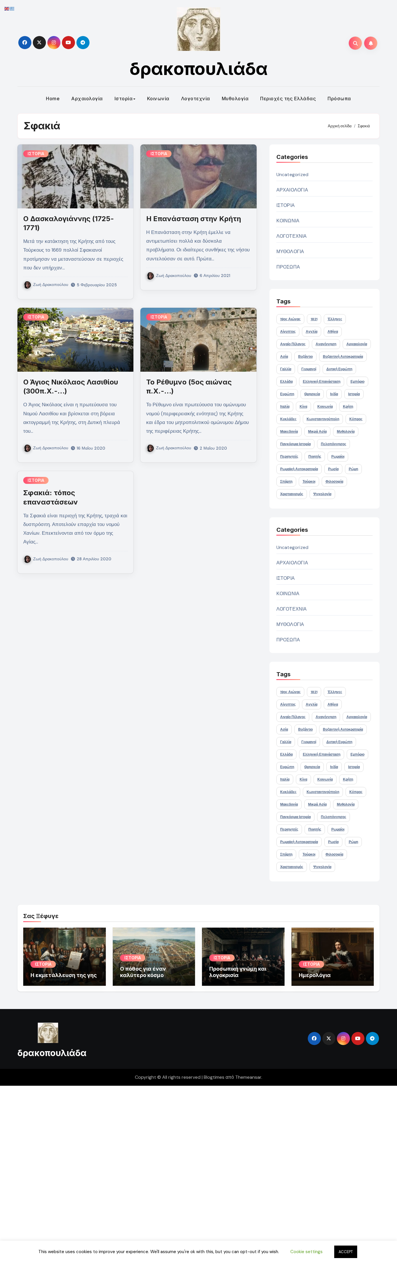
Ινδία (334, 394)
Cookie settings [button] (306, 1252)
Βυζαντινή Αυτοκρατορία (343, 356)
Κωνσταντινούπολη (323, 419)
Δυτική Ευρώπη (339, 369)
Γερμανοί (308, 369)
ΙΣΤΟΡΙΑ (36, 153)
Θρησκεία (312, 394)
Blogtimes (214, 1077)
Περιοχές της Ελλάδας (288, 98)
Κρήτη (348, 406)
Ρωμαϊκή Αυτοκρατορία (299, 469)
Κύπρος (355, 419)
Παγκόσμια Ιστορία (295, 444)
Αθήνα (333, 331)
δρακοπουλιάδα (199, 68)
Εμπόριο (357, 381)
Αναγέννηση (326, 344)
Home (53, 98)
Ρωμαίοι (337, 456)
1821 (314, 319)
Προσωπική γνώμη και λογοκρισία (237, 972)
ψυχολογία (322, 494)
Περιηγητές (289, 456)
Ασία (284, 356)
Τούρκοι (309, 481)
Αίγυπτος (288, 331)
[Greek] (12, 8)
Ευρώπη (287, 394)
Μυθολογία (235, 98)
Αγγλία (311, 331)
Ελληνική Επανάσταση (321, 381)
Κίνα (303, 406)
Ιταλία (284, 406)
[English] (7, 8)
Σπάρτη (286, 481)
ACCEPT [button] (346, 1251)
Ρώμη (353, 469)
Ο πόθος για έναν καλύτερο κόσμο (143, 972)
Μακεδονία (289, 431)
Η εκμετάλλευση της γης (64, 975)
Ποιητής (314, 456)
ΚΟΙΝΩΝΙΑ (288, 221)
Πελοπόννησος (333, 444)
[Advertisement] (175, 1173)
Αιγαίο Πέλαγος (292, 344)
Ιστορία (124, 98)
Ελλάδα (286, 381)
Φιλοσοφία (334, 481)
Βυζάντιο (305, 356)
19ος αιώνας (290, 319)
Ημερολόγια (315, 975)
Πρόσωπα (339, 98)
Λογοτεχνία (195, 98)
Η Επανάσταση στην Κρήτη (193, 218)
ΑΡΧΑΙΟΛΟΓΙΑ (292, 190)
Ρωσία (333, 469)
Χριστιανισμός (291, 494)
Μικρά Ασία (317, 431)
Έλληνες (335, 319)
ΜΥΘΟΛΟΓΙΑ (290, 251)
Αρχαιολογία (87, 98)
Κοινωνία (158, 98)
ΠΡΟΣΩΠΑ (288, 267)
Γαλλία (285, 369)
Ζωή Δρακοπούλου (50, 284)
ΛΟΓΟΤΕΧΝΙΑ (291, 236)
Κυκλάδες (288, 419)
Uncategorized (292, 174)
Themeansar (248, 1077)
